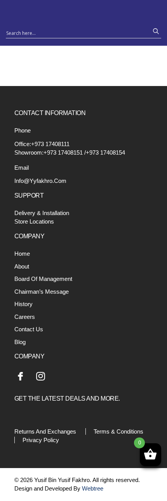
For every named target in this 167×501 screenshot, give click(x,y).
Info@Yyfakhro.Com (40, 180)
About (21, 266)
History (23, 304)
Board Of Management (43, 278)
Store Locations (34, 221)
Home (22, 253)
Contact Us (28, 329)
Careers (24, 316)
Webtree (92, 488)
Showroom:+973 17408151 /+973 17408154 (69, 152)
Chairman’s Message (41, 291)
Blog (20, 342)
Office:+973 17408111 (42, 144)
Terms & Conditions (118, 431)
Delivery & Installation (41, 213)
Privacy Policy (41, 440)
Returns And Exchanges (45, 431)
